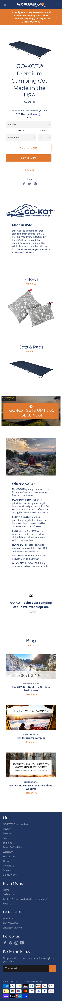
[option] (31, 604)
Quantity (44, 130)
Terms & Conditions (13, 847)
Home (6, 889)
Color (21, 130)
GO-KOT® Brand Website (16, 824)
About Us (7, 903)
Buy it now (29, 157)
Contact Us (8, 865)
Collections (8, 894)
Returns (7, 833)
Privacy (7, 828)
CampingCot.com (17, 981)
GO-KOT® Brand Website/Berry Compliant (25, 898)
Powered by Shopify (33, 981)
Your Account (10, 856)
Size (29, 117)
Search (6, 837)
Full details (28, 169)
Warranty (8, 851)
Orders (6, 860)
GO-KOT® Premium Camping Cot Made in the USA (29, 80)
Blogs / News (10, 874)
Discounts (8, 870)
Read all (31, 645)
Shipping (7, 842)
